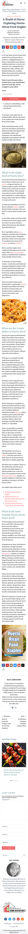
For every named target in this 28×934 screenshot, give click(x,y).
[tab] (10, 780)
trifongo (18, 412)
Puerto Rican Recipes (14, 16)
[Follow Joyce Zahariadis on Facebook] (12, 707)
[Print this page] (19, 47)
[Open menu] (21, 3)
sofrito (4, 184)
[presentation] (14, 755)
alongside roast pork (9, 476)
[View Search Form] (24, 3)
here (22, 42)
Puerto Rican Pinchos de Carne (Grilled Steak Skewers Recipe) (13, 772)
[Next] (23, 761)
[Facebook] (5, 919)
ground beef (6, 553)
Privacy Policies (18, 923)
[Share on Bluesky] (15, 47)
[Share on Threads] (22, 47)
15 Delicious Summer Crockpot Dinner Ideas (21, 721)
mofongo (18, 243)
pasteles (23, 284)
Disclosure (7, 923)
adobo (16, 207)
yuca (20, 232)
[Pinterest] (18, 919)
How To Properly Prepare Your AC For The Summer (6, 722)
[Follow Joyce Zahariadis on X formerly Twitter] (15, 707)
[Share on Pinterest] (7, 47)
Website (5, 842)
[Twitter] (9, 919)
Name (5, 826)
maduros (5, 243)
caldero (4, 455)
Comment (6, 799)
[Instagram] (14, 919)
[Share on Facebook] (3, 47)
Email (4, 91)
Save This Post (14, 99)
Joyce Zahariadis (14, 30)
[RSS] (22, 919)
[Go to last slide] (4, 761)
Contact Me (14, 926)
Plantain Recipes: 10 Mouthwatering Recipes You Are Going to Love (14, 499)
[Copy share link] (11, 47)
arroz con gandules (16, 252)
